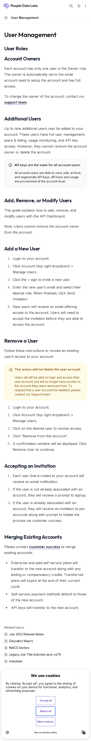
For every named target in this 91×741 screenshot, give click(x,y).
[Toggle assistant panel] (79, 6)
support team (15, 102)
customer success (44, 547)
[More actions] (85, 6)
